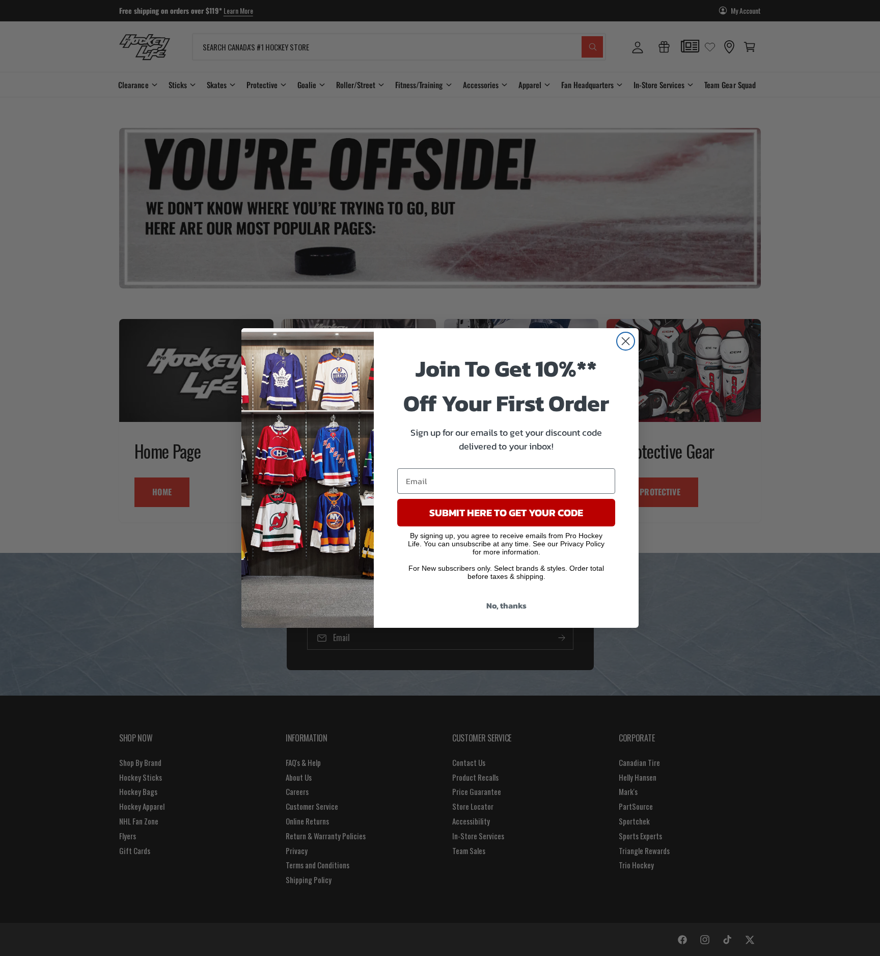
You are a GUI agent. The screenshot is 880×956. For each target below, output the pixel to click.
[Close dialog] (626, 341)
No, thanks (506, 605)
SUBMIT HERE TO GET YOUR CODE (506, 512)
